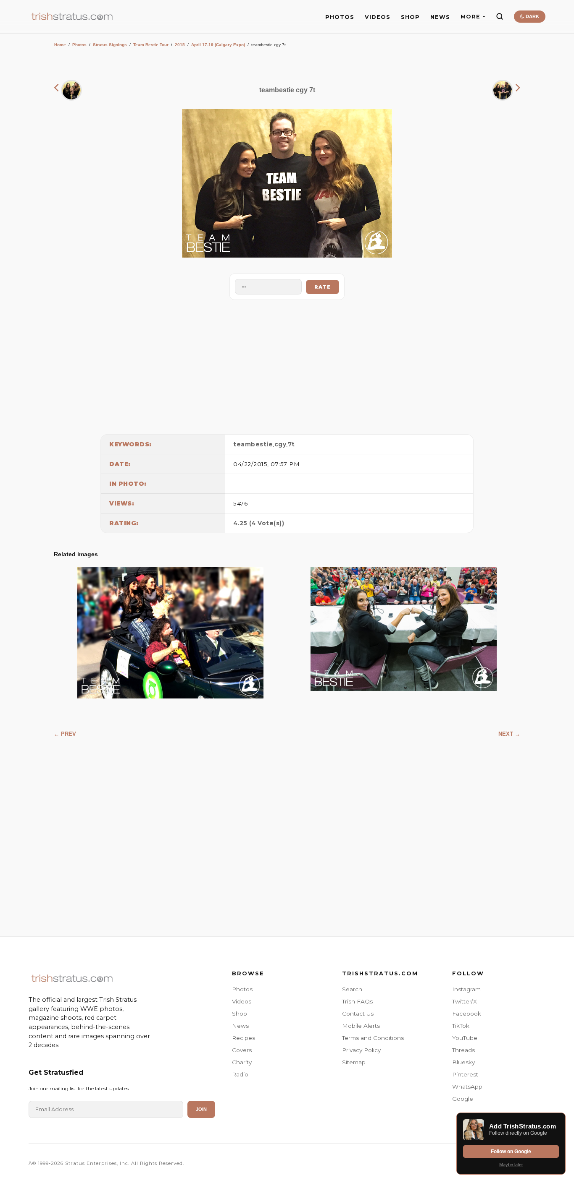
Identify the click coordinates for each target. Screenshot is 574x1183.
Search (352, 989)
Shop (239, 1013)
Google (462, 1098)
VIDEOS (377, 17)
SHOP (410, 17)
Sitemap (354, 1062)
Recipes (243, 1037)
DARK (531, 16)
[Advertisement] (287, 365)
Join (201, 1109)
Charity (242, 1062)
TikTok (460, 1025)
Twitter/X (464, 1001)
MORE (470, 16)
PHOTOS (339, 17)
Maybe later (511, 1164)
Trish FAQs (357, 1001)
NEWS (440, 17)
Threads (463, 1050)
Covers (242, 1050)
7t (291, 444)
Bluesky (463, 1062)
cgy (280, 444)
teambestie (253, 444)
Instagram (466, 989)
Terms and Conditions (373, 1037)
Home (60, 44)
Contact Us (358, 1013)
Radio (240, 1074)
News (240, 1025)
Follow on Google (511, 1151)
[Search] (499, 16)
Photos (79, 44)
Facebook (466, 1013)
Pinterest (465, 1074)
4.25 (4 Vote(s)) (258, 523)
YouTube (464, 1037)
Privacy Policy (361, 1050)
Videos (241, 1001)
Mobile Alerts (361, 1025)
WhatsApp (467, 1086)
